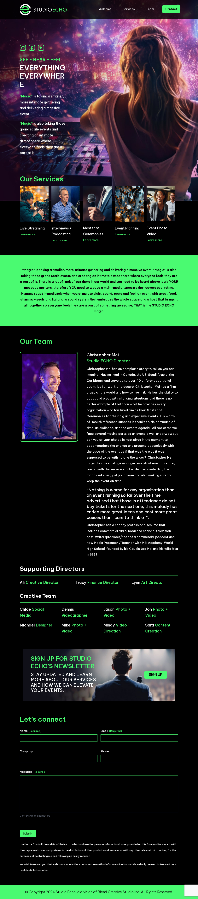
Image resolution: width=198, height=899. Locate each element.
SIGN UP (155, 675)
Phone (105, 751)
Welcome (105, 9)
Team (150, 9)
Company (26, 751)
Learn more (27, 234)
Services (129, 9)
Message (33, 772)
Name (30, 731)
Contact (171, 9)
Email (111, 731)
